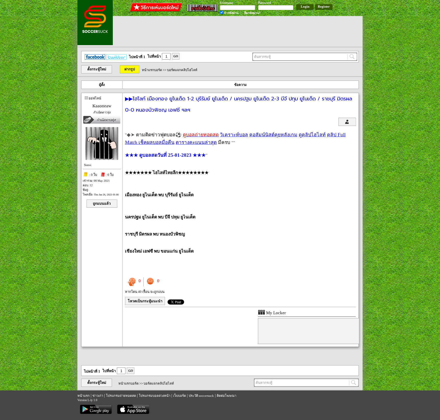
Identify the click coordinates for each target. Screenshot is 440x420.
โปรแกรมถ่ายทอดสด (121, 396)
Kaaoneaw (101, 105)
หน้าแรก (83, 396)
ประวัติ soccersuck (201, 396)
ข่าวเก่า (97, 396)
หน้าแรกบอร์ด (152, 70)
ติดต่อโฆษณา (226, 396)
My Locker (275, 312)
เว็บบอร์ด (179, 396)
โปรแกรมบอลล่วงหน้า (154, 396)
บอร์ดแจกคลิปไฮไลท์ (182, 70)
